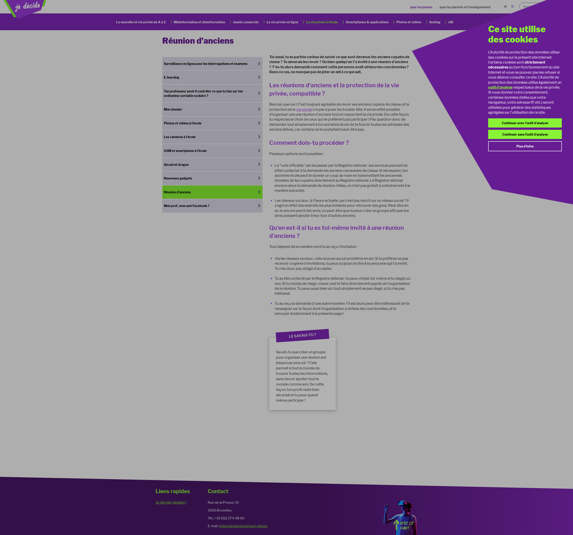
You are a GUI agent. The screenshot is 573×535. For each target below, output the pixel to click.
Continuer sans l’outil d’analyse (525, 134)
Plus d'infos (525, 146)
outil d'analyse (500, 87)
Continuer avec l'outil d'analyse (525, 123)
